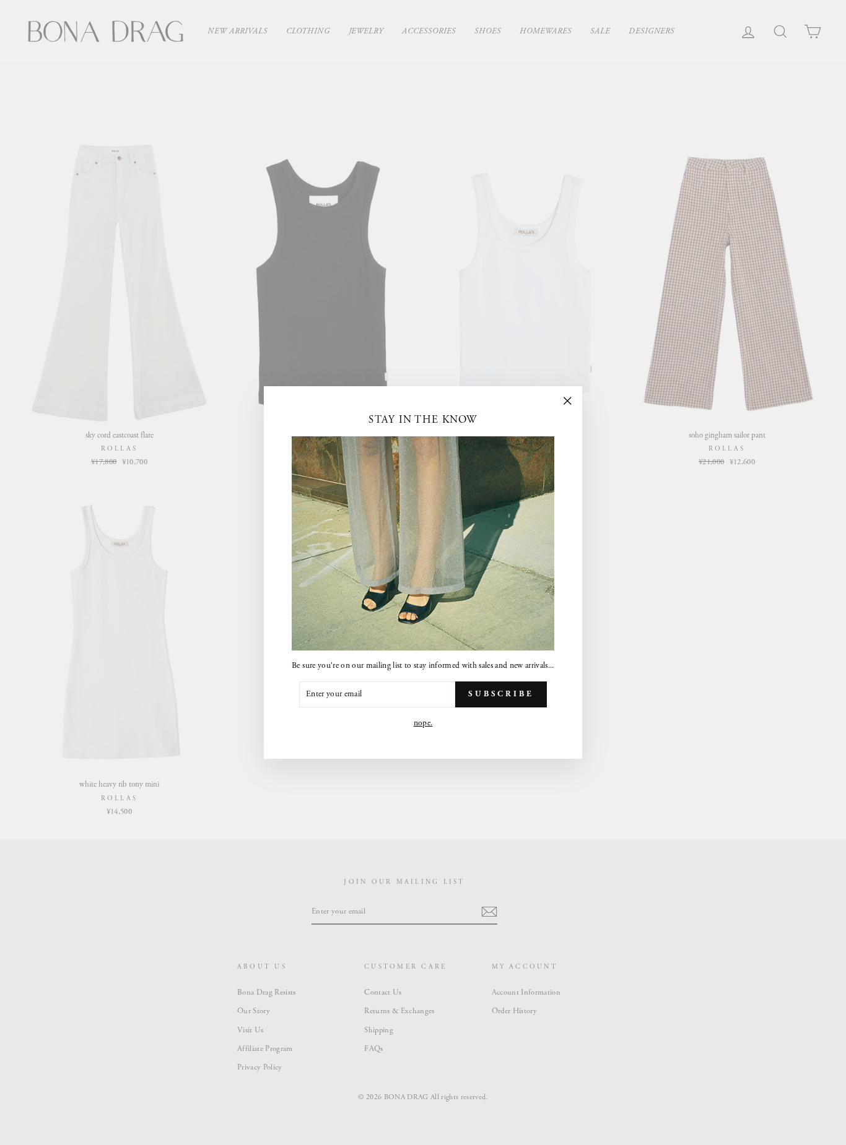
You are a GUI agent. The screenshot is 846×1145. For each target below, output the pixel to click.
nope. (423, 723)
